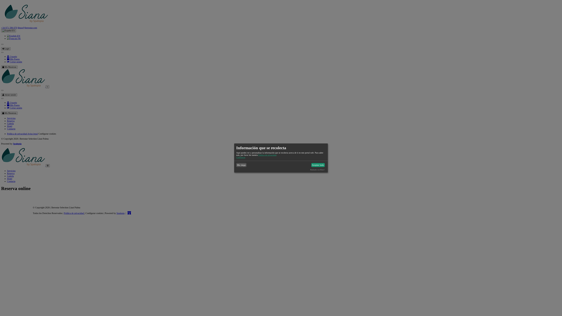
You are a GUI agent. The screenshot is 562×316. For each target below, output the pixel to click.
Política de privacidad (267, 155)
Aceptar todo (318, 165)
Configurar (240, 157)
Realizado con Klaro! (317, 169)
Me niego (241, 165)
